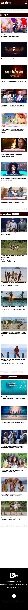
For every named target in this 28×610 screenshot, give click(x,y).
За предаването (10, 581)
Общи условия (22, 584)
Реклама (9, 587)
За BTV (19, 581)
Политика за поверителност (8, 584)
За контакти (16, 587)
